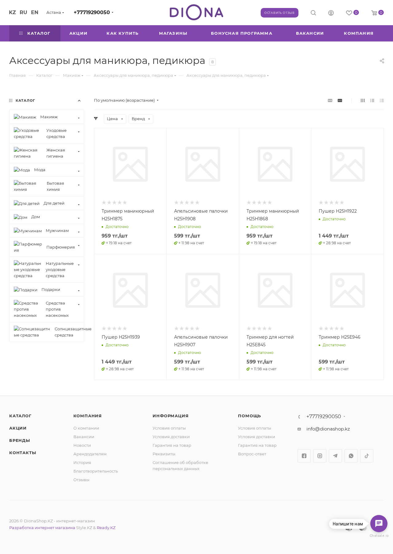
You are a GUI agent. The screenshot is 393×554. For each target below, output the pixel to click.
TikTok (366, 455)
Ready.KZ (106, 527)
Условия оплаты (169, 428)
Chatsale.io (379, 536)
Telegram (335, 455)
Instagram (319, 455)
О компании (86, 428)
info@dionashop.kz (328, 429)
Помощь (249, 415)
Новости (82, 445)
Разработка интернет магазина (42, 527)
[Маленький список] (330, 100)
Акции (18, 428)
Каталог (20, 415)
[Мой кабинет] (331, 14)
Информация (171, 415)
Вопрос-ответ (252, 453)
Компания (87, 415)
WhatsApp (351, 455)
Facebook (304, 455)
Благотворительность (95, 471)
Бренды (19, 440)
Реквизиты (164, 453)
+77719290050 (92, 12)
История (82, 462)
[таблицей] (382, 100)
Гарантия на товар (172, 445)
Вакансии (83, 436)
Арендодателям (90, 453)
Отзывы (81, 479)
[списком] (372, 100)
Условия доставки (171, 436)
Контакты (22, 452)
